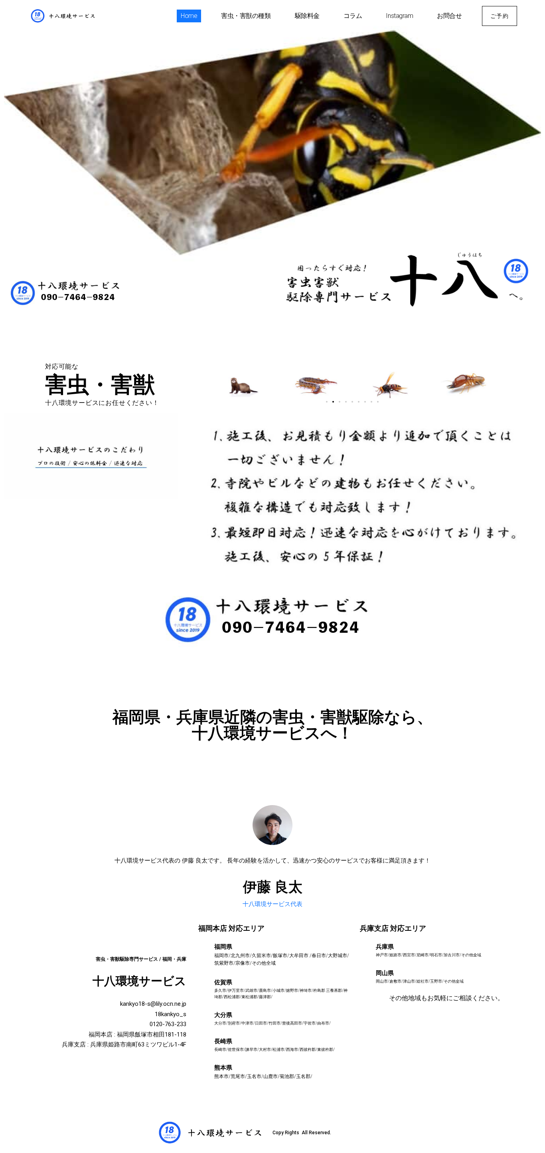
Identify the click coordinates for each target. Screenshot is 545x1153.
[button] (327, 402)
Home (189, 16)
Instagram (399, 16)
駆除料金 (307, 16)
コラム (353, 16)
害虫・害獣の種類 (246, 16)
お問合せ (449, 16)
